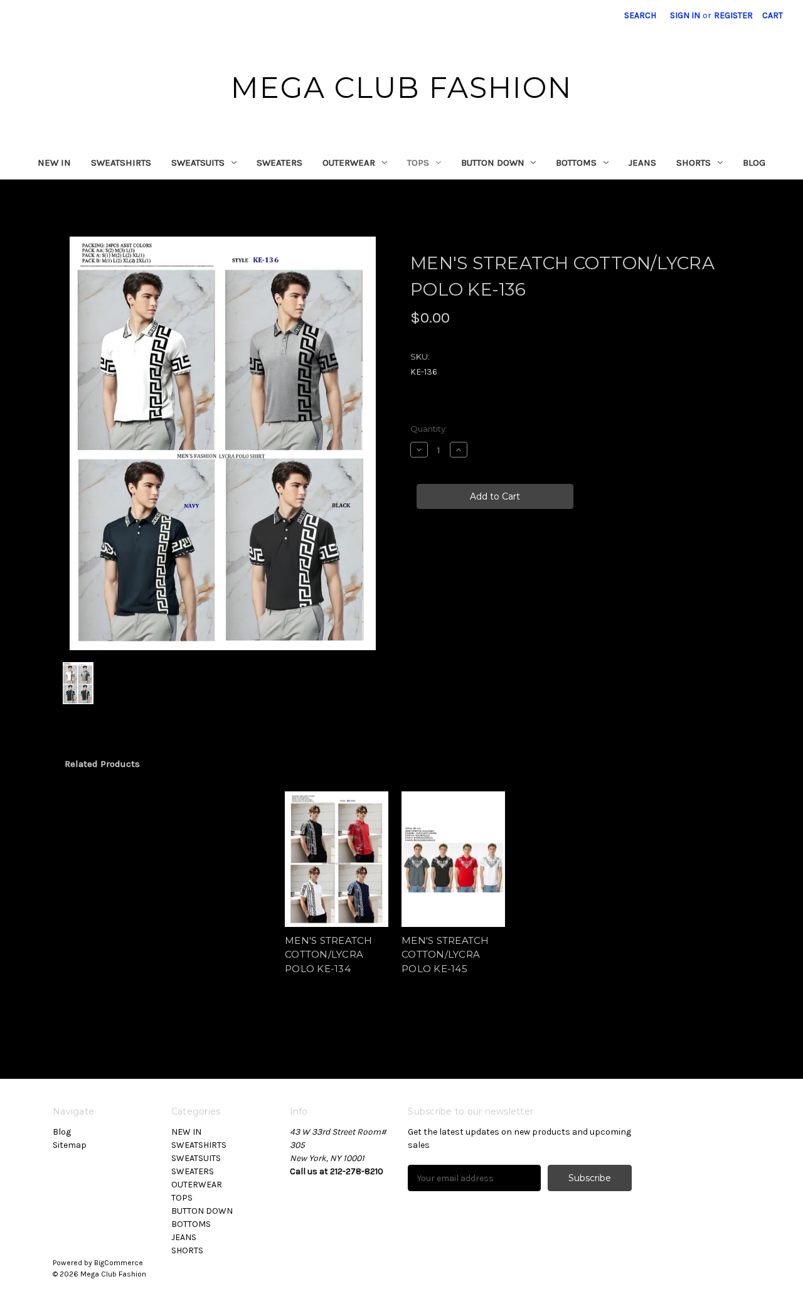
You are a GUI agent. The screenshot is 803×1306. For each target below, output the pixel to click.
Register (733, 15)
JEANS (642, 162)
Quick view (335, 848)
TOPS (418, 162)
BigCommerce (118, 1262)
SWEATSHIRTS (121, 162)
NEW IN (54, 162)
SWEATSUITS (198, 162)
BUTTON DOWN (492, 162)
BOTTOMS (576, 162)
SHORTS (693, 162)
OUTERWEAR (348, 162)
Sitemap (70, 1145)
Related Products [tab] (102, 763)
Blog (754, 162)
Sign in (685, 15)
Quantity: (428, 429)
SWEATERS (279, 162)
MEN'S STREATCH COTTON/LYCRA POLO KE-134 (329, 954)
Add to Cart (336, 870)
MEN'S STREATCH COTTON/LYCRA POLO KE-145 (445, 954)
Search (640, 15)
